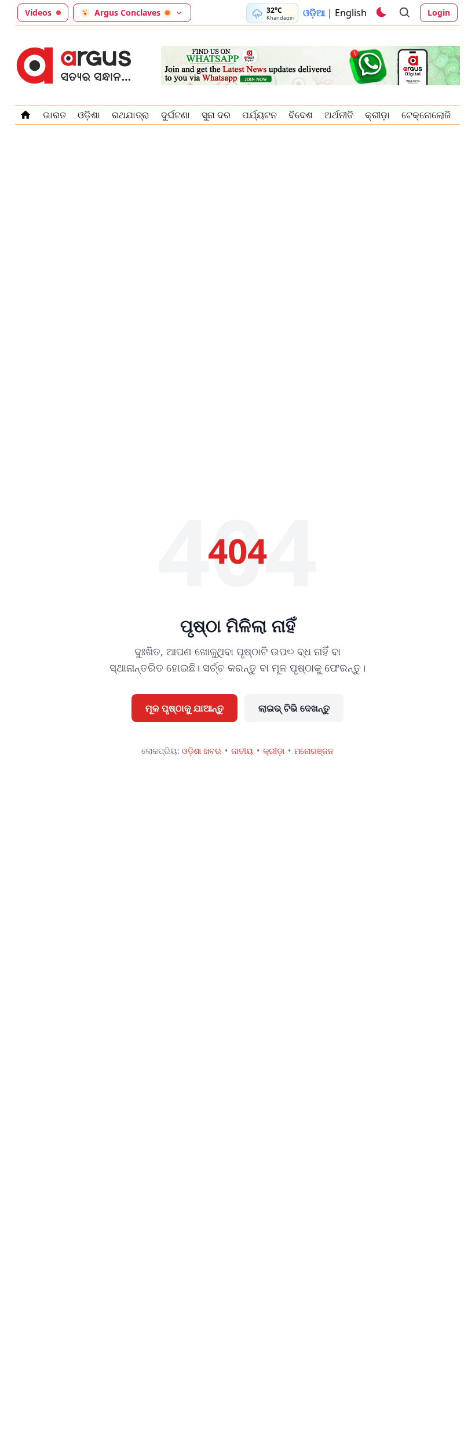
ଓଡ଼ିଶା (89, 114)
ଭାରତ (54, 114)
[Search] (404, 12)
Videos (38, 12)
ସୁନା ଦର (216, 114)
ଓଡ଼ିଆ (314, 12)
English (351, 12)
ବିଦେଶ (300, 114)
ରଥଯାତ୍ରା (130, 114)
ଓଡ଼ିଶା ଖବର (201, 750)
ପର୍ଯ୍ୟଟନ (259, 114)
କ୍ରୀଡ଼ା (377, 114)
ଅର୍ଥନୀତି (338, 114)
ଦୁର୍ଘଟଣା (175, 114)
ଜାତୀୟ (242, 750)
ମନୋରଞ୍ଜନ (314, 750)
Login (438, 12)
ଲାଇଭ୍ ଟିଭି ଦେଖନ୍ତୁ (294, 708)
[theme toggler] (380, 12)
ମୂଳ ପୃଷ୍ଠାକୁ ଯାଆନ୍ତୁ (184, 708)
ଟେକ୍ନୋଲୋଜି (426, 114)
